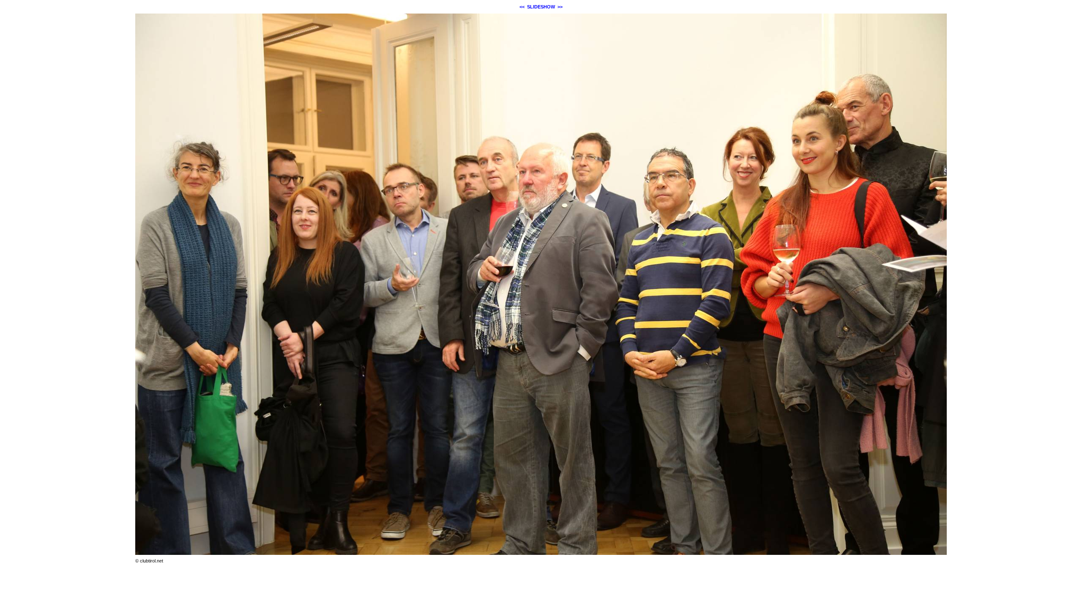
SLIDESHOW (541, 6)
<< (522, 6)
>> (560, 6)
